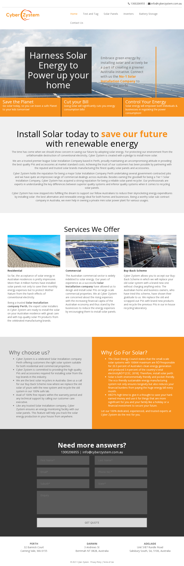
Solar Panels (111, 13)
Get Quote (92, 522)
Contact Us (76, 22)
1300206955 (137, 3)
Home (73, 13)
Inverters (128, 13)
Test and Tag (90, 13)
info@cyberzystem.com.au (166, 3)
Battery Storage (148, 13)
